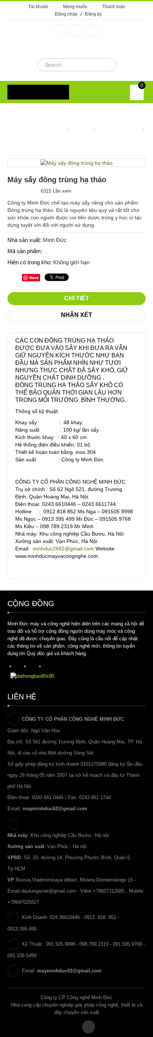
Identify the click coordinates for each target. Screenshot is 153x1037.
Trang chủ (53, 130)
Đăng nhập (66, 14)
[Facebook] (59, 30)
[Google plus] (76, 30)
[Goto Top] (88, 1026)
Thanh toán (113, 6)
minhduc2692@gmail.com (63, 549)
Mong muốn (75, 6)
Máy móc (81, 130)
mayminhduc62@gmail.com (55, 808)
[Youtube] (93, 30)
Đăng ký (93, 14)
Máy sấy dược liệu (118, 130)
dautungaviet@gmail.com (48, 891)
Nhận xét (76, 315)
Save (34, 277)
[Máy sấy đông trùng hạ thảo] (76, 163)
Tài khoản (38, 6)
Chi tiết (76, 298)
